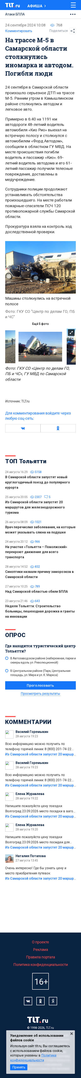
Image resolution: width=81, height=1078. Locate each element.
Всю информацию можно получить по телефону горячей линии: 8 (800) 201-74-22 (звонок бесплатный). (38, 747)
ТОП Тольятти (25, 461)
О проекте (40, 942)
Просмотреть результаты (40, 694)
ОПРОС (15, 635)
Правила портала (40, 957)
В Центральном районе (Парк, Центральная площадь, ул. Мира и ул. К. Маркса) (40, 673)
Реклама (40, 949)
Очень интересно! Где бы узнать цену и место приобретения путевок (35, 870)
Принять (18, 1067)
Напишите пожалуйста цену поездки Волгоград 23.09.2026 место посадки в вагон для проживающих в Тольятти (40, 809)
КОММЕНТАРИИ (28, 722)
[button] (22, 428)
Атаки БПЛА (15, 14)
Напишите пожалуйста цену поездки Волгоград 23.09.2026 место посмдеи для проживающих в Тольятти (37, 840)
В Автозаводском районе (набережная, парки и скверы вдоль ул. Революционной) (43, 660)
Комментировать (18, 31)
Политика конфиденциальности (40, 964)
